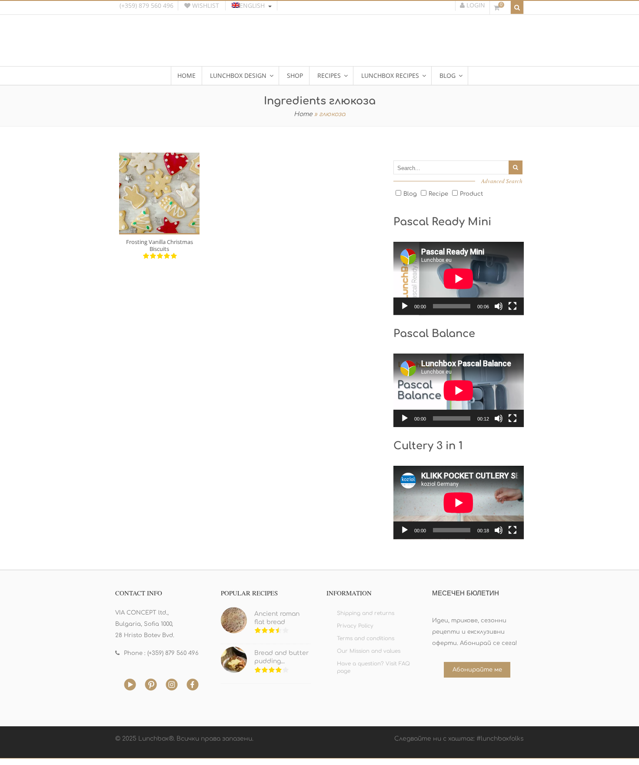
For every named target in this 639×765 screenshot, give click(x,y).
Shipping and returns (365, 613)
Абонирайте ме (477, 670)
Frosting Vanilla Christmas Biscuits (159, 245)
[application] (458, 278)
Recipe (438, 194)
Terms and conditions (365, 638)
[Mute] (498, 306)
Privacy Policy (355, 626)
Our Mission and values (368, 651)
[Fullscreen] (512, 306)
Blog (410, 194)
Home (303, 114)
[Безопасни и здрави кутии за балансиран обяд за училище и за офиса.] (319, 45)
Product (471, 194)
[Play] (404, 306)
